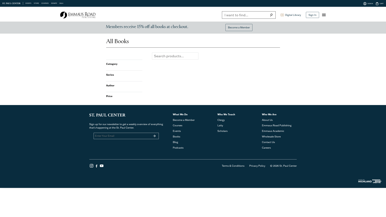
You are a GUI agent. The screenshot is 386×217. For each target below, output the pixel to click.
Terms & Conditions (233, 165)
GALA (61, 3)
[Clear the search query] (195, 56)
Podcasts (178, 147)
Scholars (222, 130)
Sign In (312, 14)
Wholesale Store (271, 136)
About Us (267, 119)
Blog (175, 142)
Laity (220, 125)
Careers (266, 147)
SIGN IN (368, 3)
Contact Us (268, 142)
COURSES (45, 3)
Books (176, 136)
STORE (36, 3)
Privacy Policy (257, 165)
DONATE (54, 3)
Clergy (221, 119)
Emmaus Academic (273, 130)
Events (177, 130)
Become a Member (239, 27)
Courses (177, 125)
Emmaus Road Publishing (276, 125)
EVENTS (28, 3)
